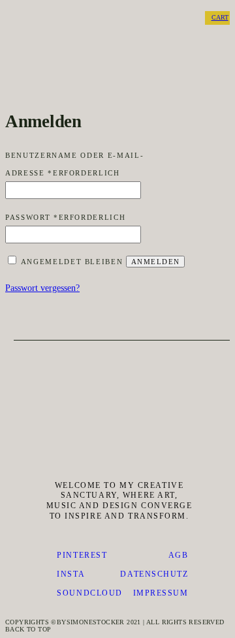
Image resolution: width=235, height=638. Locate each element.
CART (220, 17)
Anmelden (155, 262)
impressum (161, 593)
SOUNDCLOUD (90, 593)
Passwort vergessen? (42, 288)
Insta (71, 574)
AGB (178, 555)
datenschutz (154, 574)
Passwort (65, 217)
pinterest (82, 555)
